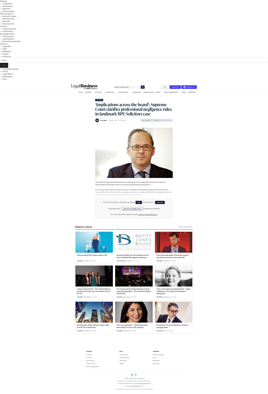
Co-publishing (121, 261)
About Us (3, 44)
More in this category (186, 226)
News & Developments (11, 41)
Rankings (3, 1)
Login (165, 87)
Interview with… (9, 24)
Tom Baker (103, 120)
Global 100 (122, 360)
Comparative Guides (11, 69)
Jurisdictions (7, 4)
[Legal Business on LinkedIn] (132, 375)
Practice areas (123, 92)
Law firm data (136, 92)
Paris (4, 79)
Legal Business (8, 39)
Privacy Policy (131, 389)
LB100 (121, 363)
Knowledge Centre (7, 34)
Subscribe (175, 87)
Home (81, 92)
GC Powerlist (8, 31)
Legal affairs (146, 120)
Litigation (156, 120)
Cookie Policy (140, 389)
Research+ (7, 9)
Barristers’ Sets (8, 19)
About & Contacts (158, 354)
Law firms (88, 92)
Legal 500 (7, 46)
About (184, 92)
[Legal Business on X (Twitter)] (136, 375)
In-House (3, 26)
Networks (6, 21)
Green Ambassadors (171, 92)
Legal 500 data (148, 92)
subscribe (160, 202)
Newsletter (192, 92)
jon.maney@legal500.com (147, 214)
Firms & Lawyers (6, 14)
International (109, 92)
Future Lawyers (8, 11)
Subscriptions (149, 389)
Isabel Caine (126, 297)
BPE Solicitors (167, 120)
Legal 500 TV (8, 74)
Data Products (8, 36)
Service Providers (9, 16)
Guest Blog (129, 261)
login (138, 202)
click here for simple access (132, 209)
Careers (6, 54)
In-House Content (9, 29)
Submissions (7, 6)
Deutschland (7, 77)
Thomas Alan (166, 261)
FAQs (5, 49)
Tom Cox (165, 331)
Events (5, 72)
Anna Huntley (86, 297)
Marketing (7, 51)
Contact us (7, 56)
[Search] (4, 65)
